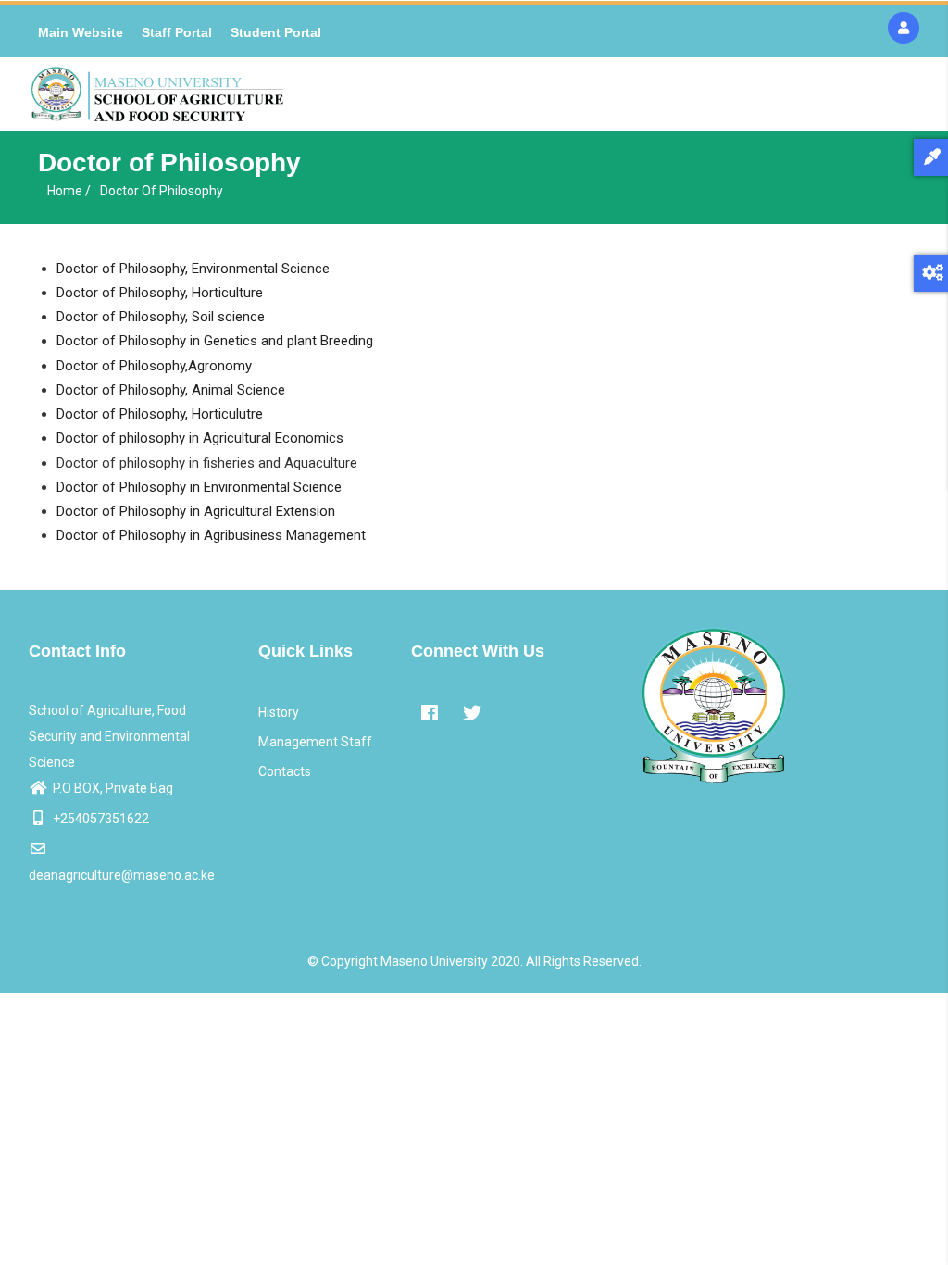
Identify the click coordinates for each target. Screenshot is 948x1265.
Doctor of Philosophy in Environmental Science (199, 487)
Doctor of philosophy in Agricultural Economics (199, 438)
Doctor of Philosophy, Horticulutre (159, 414)
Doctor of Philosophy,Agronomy (154, 365)
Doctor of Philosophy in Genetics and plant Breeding (214, 340)
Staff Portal (177, 32)
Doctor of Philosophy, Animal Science (170, 390)
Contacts (284, 771)
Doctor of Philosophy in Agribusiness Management (211, 535)
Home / (69, 190)
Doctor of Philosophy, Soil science (160, 316)
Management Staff (315, 741)
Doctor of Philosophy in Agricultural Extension (195, 511)
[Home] (157, 94)
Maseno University (434, 961)
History (278, 712)
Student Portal (276, 32)
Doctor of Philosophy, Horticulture (159, 292)
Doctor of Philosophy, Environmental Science (193, 268)
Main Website (80, 32)
